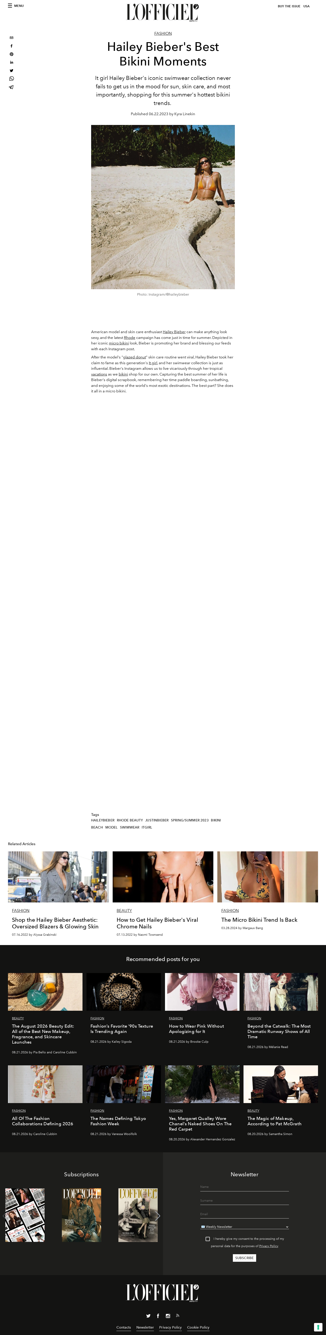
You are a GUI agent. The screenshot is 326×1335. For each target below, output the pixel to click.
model (111, 827)
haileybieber (102, 820)
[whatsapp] (11, 79)
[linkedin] (11, 63)
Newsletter (145, 1327)
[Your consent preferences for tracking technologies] (318, 1327)
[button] (158, 1216)
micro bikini (119, 343)
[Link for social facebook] (158, 1317)
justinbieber (157, 820)
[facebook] (11, 46)
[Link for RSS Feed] (177, 1316)
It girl (153, 363)
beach (97, 827)
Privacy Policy (268, 1246)
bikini (123, 374)
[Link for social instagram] (168, 1317)
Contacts (123, 1327)
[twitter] (11, 71)
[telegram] (11, 87)
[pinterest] (11, 55)
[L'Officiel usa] (163, 13)
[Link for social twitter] (148, 1317)
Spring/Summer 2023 (190, 820)
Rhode (129, 337)
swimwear (129, 827)
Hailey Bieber (174, 332)
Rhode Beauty (130, 820)
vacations (99, 374)
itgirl (147, 827)
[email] (11, 38)
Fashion (163, 33)
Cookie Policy (198, 1327)
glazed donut (134, 357)
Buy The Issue (289, 6)
